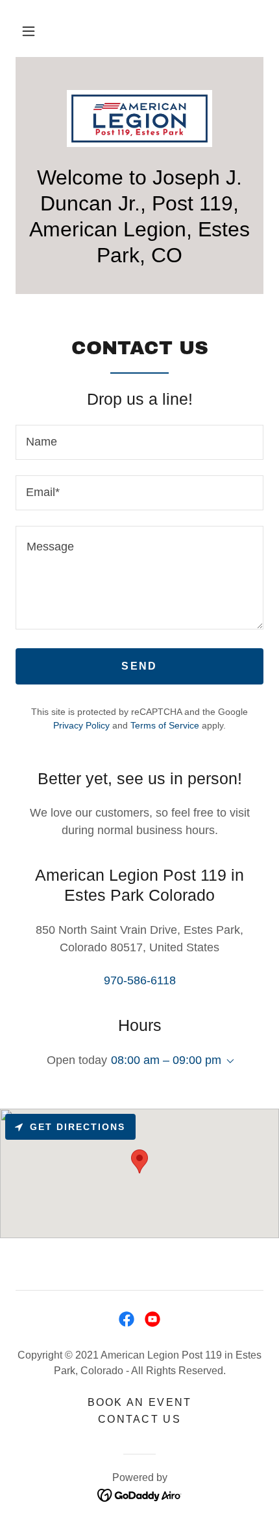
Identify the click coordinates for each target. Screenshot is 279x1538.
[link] (139, 118)
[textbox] (139, 442)
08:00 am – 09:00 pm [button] (166, 1060)
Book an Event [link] (140, 1402)
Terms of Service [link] (164, 725)
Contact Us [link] (139, 1419)
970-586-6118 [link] (140, 980)
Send (139, 666)
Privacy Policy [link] (81, 725)
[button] (29, 31)
